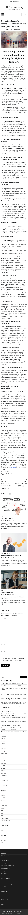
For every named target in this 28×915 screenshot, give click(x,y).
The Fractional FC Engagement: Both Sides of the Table (12, 683)
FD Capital (13, 467)
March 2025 (3, 773)
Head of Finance (4, 823)
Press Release (4, 833)
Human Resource (4, 825)
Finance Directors (4, 818)
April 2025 (3, 770)
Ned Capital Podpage (5, 878)
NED (2, 830)
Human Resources (5, 828)
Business (3, 808)
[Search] (25, 14)
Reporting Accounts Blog (6, 884)
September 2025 (4, 760)
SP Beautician (4, 904)
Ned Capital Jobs (4, 907)
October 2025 (4, 758)
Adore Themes (16, 913)
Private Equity (4, 835)
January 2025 (4, 778)
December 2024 (4, 780)
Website (3, 652)
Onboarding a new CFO (7, 518)
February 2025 (4, 775)
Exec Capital (3, 871)
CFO (8, 472)
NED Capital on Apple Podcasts (7, 865)
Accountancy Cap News (6, 902)
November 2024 (4, 783)
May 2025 (3, 768)
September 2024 (4, 788)
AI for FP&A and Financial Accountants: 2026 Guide (11, 685)
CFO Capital (3, 853)
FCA (2, 815)
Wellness (3, 842)
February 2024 (4, 805)
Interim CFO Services (7, 592)
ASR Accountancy (4, 855)
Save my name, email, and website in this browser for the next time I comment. (14, 659)
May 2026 (3, 743)
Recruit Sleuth (4, 873)
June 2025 (3, 765)
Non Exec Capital (4, 891)
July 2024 (3, 793)
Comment (4, 619)
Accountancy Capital (5, 868)
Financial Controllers (5, 820)
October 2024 (4, 785)
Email (3, 645)
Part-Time (10, 474)
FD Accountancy (14, 7)
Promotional (3, 838)
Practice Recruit (4, 899)
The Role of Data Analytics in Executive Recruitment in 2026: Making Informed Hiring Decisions (13, 714)
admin (18, 29)
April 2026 (3, 746)
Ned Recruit (3, 894)
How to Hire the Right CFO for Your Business (10, 725)
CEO (2, 810)
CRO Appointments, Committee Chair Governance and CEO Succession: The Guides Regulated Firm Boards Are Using (13, 703)
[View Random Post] (23, 14)
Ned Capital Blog (4, 881)
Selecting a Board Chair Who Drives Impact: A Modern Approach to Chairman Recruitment (12, 728)
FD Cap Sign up (4, 863)
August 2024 (3, 790)
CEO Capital (3, 886)
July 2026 (3, 738)
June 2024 (3, 795)
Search (3, 675)
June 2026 (3, 741)
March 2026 (3, 748)
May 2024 (3, 797)
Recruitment (7, 553)
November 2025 (4, 756)
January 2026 (4, 753)
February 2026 (4, 751)
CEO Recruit (3, 889)
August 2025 (3, 763)
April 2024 (3, 800)
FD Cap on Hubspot (5, 860)
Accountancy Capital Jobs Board (8, 897)
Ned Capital (3, 876)
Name (3, 638)
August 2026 (3, 736)
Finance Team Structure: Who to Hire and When (11, 692)
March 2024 (3, 802)
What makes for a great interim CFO (11, 555)
